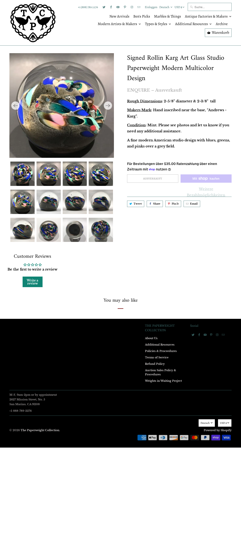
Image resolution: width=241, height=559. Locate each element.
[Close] (175, 198)
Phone (70, 289)
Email (70, 224)
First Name (73, 246)
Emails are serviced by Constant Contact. (97, 342)
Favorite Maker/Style (78, 311)
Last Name (73, 268)
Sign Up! (120, 353)
